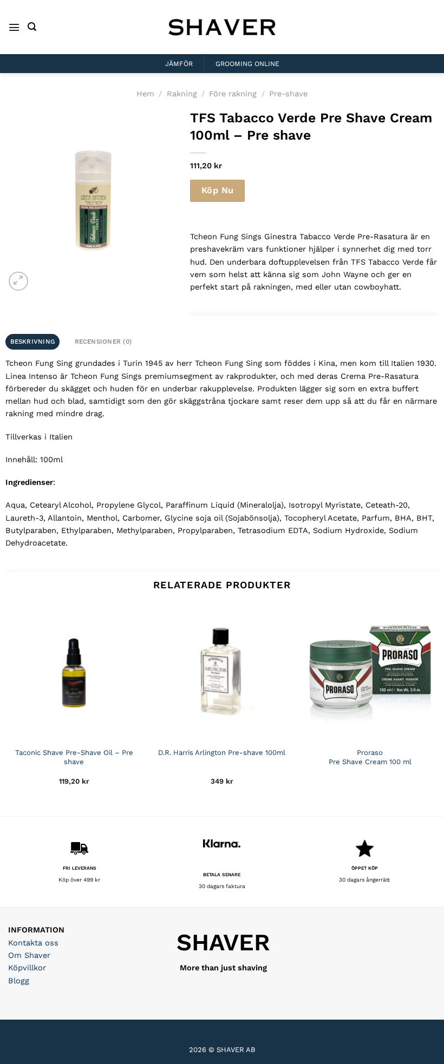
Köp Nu (217, 190)
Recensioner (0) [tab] (103, 341)
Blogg (18, 981)
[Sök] (32, 26)
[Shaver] (222, 27)
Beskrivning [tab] (32, 341)
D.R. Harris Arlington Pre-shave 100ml (221, 752)
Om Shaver (29, 955)
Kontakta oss (33, 943)
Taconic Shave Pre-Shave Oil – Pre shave (74, 757)
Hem (145, 93)
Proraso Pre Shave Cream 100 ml (370, 757)
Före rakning (233, 93)
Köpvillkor (27, 968)
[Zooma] (18, 281)
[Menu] (14, 27)
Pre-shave (288, 93)
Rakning (182, 93)
